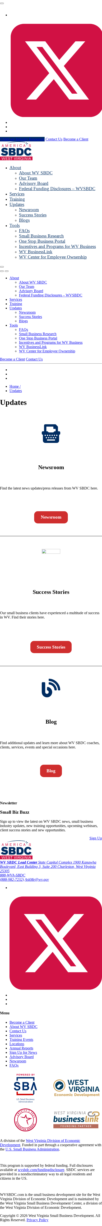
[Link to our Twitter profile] (55, 995)
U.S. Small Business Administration (32, 1149)
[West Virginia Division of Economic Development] (76, 1096)
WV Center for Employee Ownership (53, 256)
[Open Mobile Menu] (2, 267)
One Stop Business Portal (42, 241)
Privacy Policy (37, 1220)
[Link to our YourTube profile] (10, 131)
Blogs (24, 220)
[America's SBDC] (25, 1130)
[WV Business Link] (76, 1127)
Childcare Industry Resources (22, 139)
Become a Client (75, 139)
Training (17, 199)
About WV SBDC (36, 172)
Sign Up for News (23, 1052)
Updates (16, 204)
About (15, 167)
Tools (14, 225)
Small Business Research (41, 235)
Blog (51, 770)
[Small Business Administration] (25, 1101)
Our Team (28, 178)
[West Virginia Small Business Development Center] (16, 159)
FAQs (24, 230)
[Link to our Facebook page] (10, 15)
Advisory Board (33, 183)
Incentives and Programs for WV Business (57, 246)
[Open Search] (2, 271)
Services (16, 193)
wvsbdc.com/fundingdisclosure (41, 1170)
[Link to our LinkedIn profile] (10, 127)
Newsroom (29, 209)
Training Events (21, 1040)
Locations (16, 1044)
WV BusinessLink (35, 251)
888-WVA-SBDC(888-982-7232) (12, 877)
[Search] (2, 3)
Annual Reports (21, 1048)
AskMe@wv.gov (37, 879)
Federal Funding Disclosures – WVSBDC (57, 188)
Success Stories (32, 214)
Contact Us (54, 139)
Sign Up (95, 838)
